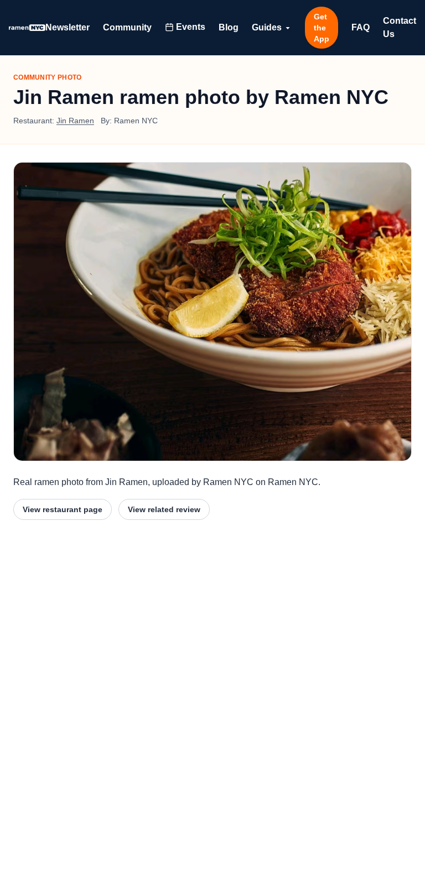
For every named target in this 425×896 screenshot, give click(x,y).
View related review (164, 509)
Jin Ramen (75, 120)
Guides (267, 27)
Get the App (321, 27)
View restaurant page (62, 509)
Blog (229, 27)
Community (127, 27)
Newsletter (67, 27)
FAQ (360, 27)
